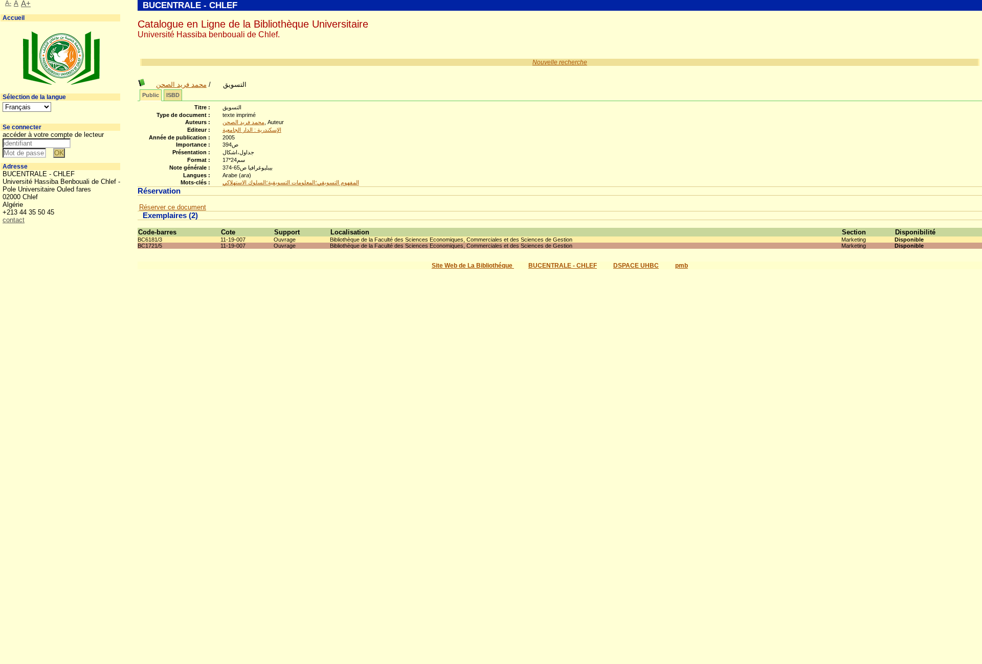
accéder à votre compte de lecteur (53, 134)
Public (150, 95)
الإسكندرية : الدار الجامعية (251, 130)
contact (14, 220)
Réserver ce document (172, 207)
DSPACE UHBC (636, 265)
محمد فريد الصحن (181, 84)
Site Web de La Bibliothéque (473, 265)
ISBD (173, 95)
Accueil (14, 17)
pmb (681, 265)
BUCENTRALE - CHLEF (562, 265)
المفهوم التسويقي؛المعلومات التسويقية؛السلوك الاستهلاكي (290, 182)
